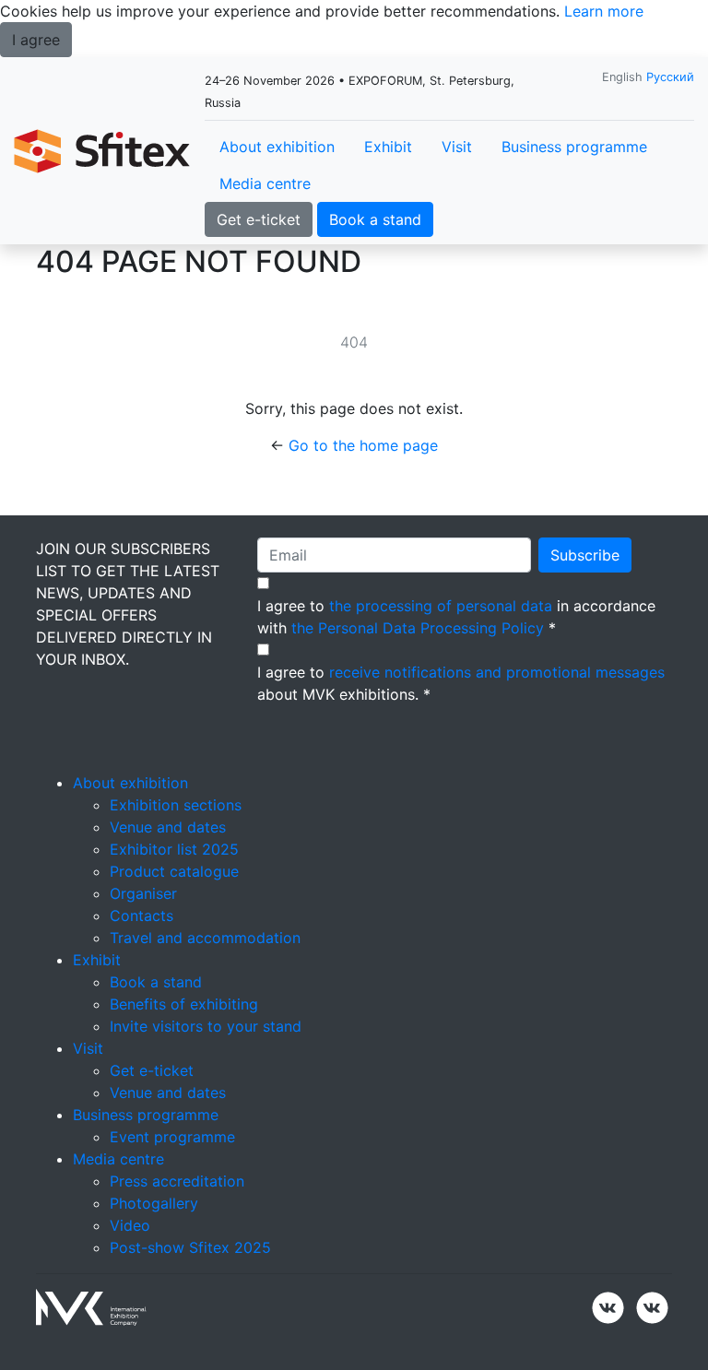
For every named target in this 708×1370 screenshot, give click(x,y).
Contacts (141, 915)
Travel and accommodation (205, 937)
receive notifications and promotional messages (497, 672)
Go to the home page (363, 445)
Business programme (574, 146)
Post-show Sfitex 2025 (190, 1247)
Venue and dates (168, 827)
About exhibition (277, 146)
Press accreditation (177, 1181)
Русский (670, 77)
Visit (457, 146)
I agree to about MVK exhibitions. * (461, 683)
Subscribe (585, 555)
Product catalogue (174, 871)
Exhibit (388, 146)
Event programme (172, 1137)
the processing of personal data (440, 605)
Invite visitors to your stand (205, 1026)
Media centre (265, 183)
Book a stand (375, 219)
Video (130, 1225)
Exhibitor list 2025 (174, 849)
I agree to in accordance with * (456, 616)
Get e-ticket (259, 219)
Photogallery (154, 1203)
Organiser (143, 893)
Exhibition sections (176, 805)
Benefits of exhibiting (184, 1004)
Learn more (603, 11)
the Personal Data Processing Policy (417, 628)
